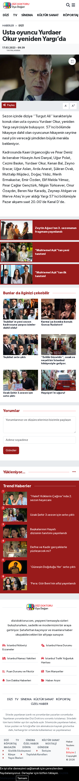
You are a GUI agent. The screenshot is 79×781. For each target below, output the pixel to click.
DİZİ (6, 15)
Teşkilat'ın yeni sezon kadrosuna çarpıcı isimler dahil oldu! (19, 325)
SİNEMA (27, 15)
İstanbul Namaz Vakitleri (21, 658)
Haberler (8, 25)
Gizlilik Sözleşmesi (19, 751)
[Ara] (68, 5)
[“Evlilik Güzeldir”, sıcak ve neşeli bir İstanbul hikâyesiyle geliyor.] (58, 344)
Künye (11, 754)
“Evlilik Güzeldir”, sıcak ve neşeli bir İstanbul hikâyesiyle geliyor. (58, 360)
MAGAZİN (10, 747)
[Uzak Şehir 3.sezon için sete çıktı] (20, 380)
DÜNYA (26, 747)
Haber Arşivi (53, 680)
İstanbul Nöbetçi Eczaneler (14, 647)
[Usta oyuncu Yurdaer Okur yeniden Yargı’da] (39, 78)
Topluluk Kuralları (36, 754)
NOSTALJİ (51, 744)
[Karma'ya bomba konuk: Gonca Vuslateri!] (58, 309)
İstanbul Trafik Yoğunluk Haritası (57, 660)
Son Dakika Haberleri (18, 680)
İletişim (46, 751)
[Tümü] (74, 472)
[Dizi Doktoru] (16, 5)
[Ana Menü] (73, 5)
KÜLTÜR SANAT (48, 15)
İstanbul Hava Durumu (59, 645)
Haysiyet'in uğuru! (53, 393)
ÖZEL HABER (39, 704)
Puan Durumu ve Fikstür (20, 671)
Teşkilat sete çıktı (14, 357)
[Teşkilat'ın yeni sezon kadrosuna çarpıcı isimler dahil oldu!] (20, 309)
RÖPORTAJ (70, 15)
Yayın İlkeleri (15, 758)
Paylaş (11, 105)
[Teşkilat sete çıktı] (20, 344)
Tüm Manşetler (54, 671)
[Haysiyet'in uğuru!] (58, 380)
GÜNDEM (43, 747)
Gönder (11, 450)
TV (15, 15)
